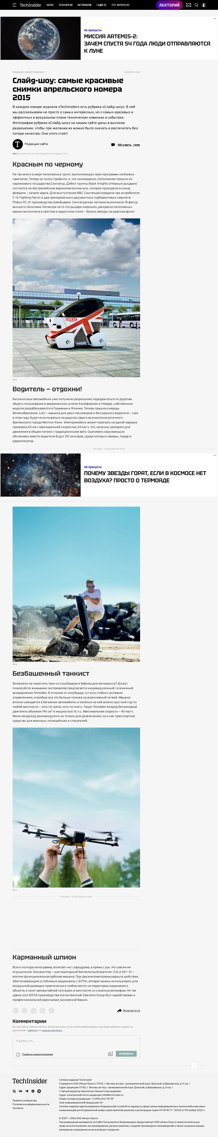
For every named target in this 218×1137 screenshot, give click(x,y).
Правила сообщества (25, 1100)
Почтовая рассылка (188, 5)
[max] (39, 1091)
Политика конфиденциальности (31, 1104)
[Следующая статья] (109, 1065)
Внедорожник (45, 154)
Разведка (58, 154)
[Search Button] (196, 5)
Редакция (18, 72)
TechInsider (30, 5)
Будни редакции (35, 72)
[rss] (14, 1091)
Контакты (18, 1108)
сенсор (34, 154)
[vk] (20, 1091)
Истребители (24, 154)
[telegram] (26, 1091)
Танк (66, 154)
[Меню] (14, 5)
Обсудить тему (129, 145)
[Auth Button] (204, 5)
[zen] (33, 1091)
